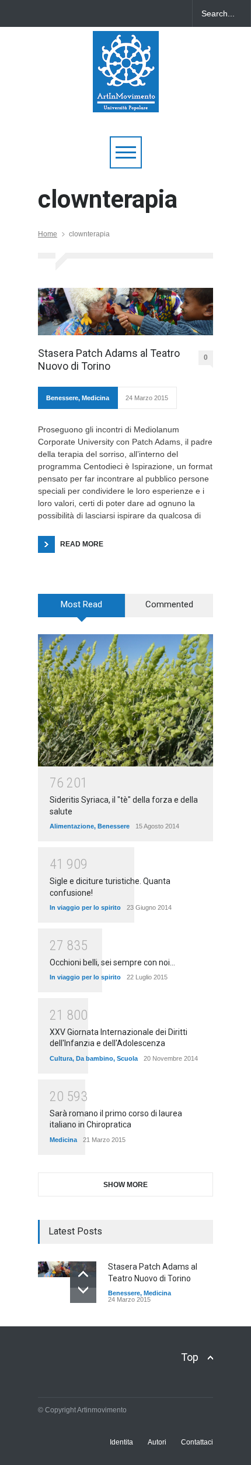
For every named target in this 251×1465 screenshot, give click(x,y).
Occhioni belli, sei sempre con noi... (112, 962)
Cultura (61, 1058)
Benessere (62, 397)
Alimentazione (72, 826)
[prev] (83, 1274)
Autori (157, 1442)
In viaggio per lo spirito (85, 907)
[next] (83, 1290)
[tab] (82, 609)
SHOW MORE (125, 1185)
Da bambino (94, 1058)
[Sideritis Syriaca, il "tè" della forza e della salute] (125, 700)
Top (189, 1357)
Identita (121, 1442)
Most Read (81, 604)
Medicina (95, 397)
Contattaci (197, 1442)
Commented (169, 604)
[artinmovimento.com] (126, 98)
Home (47, 234)
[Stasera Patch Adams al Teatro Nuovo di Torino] (125, 311)
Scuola (127, 1058)
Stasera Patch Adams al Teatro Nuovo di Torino (109, 359)
